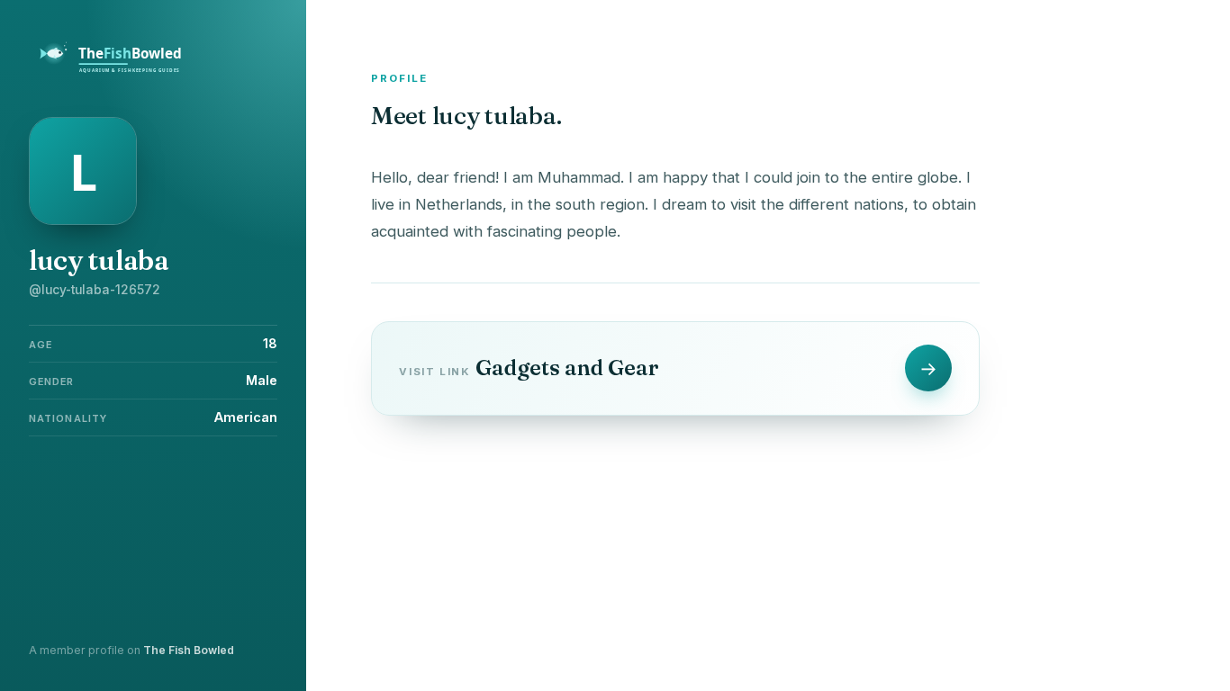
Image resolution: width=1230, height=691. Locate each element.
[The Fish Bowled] (121, 70)
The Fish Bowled (188, 650)
